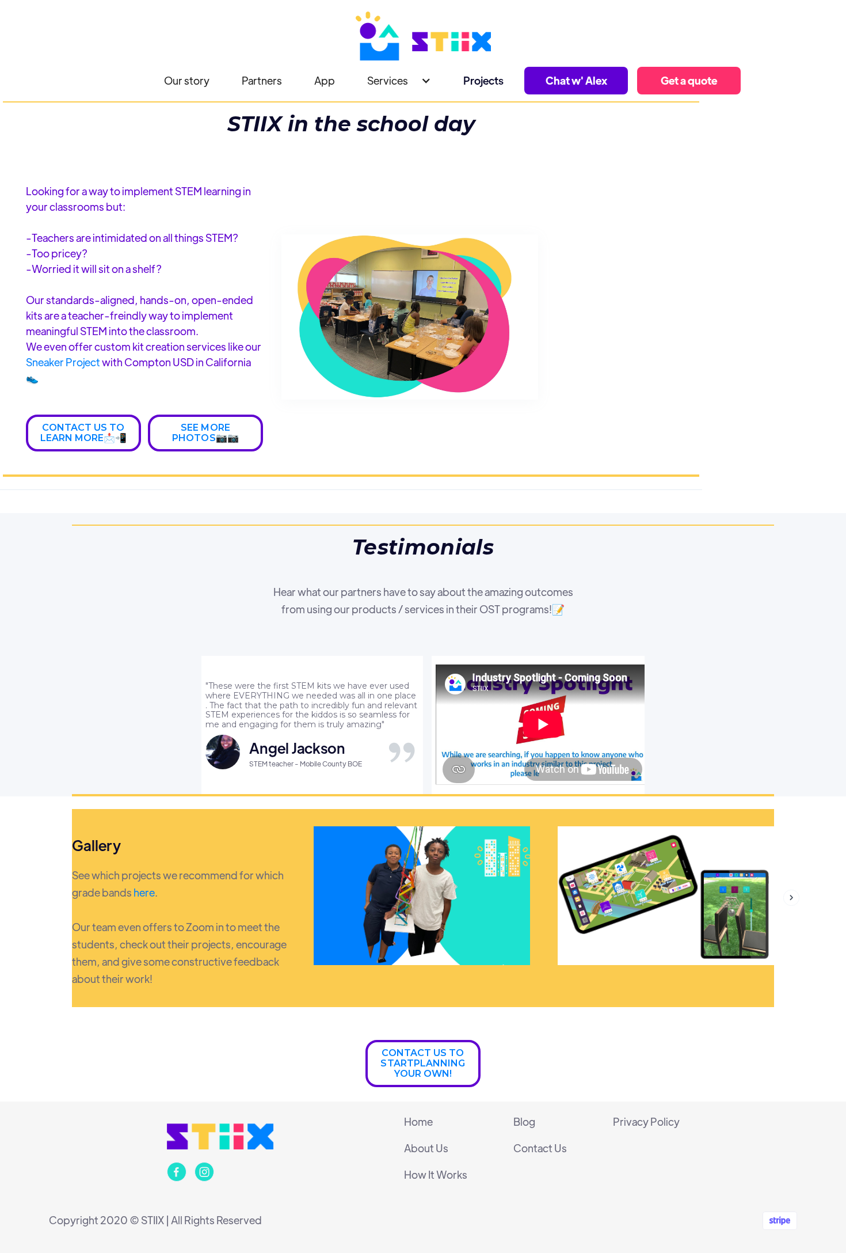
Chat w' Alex (576, 80)
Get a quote (689, 80)
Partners (262, 80)
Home (418, 1121)
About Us (426, 1148)
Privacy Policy (646, 1121)
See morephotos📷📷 (205, 432)
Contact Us (540, 1148)
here (144, 892)
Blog (524, 1121)
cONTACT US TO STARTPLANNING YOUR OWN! (422, 1063)
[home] (423, 36)
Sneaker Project (64, 362)
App (324, 80)
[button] (399, 80)
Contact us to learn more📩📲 (83, 432)
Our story (186, 80)
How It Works (435, 1174)
